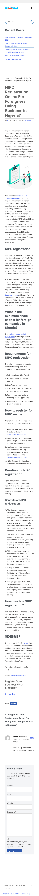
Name (10, 785)
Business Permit (11, 295)
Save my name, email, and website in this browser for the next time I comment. (19, 844)
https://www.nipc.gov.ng (16, 434)
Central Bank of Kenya (13, 59)
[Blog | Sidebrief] (11, 8)
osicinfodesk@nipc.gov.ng (17, 457)
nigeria (13, 703)
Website (10, 803)
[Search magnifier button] (31, 21)
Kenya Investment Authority (14, 56)
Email (10, 794)
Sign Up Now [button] (10, 694)
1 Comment (27, 121)
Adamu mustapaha (20, 737)
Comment (11, 812)
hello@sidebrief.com (19, 675)
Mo (8, 121)
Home (7, 78)
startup (25, 643)
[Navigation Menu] (31, 8)
